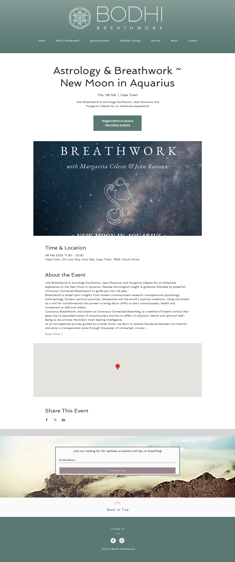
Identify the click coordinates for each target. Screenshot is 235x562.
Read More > (53, 334)
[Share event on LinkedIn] (63, 419)
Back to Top (118, 509)
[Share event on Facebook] (46, 419)
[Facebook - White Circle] (113, 540)
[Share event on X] (55, 419)
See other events (117, 125)
